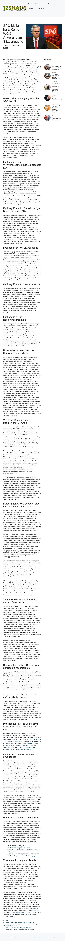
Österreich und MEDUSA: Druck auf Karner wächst (57, 98)
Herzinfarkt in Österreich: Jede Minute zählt (56, 118)
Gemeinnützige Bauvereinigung (19, 922)
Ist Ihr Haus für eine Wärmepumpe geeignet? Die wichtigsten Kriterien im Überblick (56, 88)
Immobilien (47, 4)
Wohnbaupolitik (13, 925)
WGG (7, 925)
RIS (25, 914)
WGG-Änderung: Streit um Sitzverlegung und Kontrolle (18, 927)
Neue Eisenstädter (14, 924)
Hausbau (37, 4)
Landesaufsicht (31, 922)
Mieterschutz (6, 924)
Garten (30, 4)
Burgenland (8, 922)
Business (30, 8)
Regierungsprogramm (25, 924)
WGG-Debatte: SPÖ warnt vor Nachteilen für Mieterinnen (19, 929)
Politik (6, 47)
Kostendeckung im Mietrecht (20, 912)
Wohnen (40, 8)
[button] (29, 13)
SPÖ (4, 925)
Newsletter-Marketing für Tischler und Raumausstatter (56, 76)
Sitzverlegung (35, 924)
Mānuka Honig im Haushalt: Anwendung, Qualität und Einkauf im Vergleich (56, 108)
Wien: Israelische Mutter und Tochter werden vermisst (57, 68)
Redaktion (5, 45)
